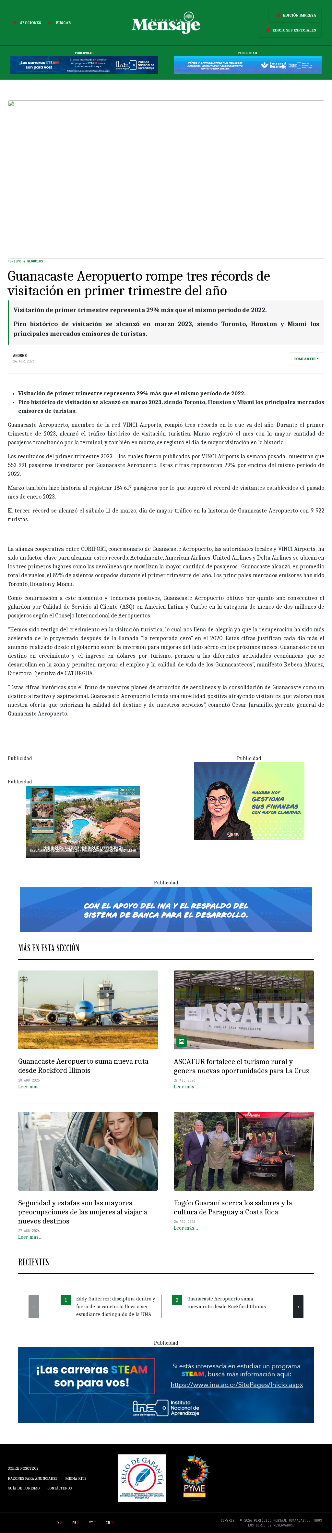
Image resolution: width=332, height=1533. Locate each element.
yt (91, 1523)
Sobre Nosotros (23, 1468)
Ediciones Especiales (294, 30)
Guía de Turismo (24, 1488)
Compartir (304, 359)
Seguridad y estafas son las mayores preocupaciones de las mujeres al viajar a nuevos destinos (82, 1211)
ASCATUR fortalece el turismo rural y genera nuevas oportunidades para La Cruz (241, 1066)
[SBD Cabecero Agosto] (248, 65)
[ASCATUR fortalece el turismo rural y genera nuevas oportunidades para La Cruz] (244, 1009)
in (108, 1523)
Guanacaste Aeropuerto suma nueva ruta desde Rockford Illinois (83, 1066)
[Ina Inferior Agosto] (166, 1384)
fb (74, 1523)
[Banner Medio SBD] (166, 909)
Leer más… (30, 1087)
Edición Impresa (299, 15)
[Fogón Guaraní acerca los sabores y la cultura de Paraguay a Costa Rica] (244, 1151)
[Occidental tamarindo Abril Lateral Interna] (83, 821)
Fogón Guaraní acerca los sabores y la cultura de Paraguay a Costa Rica (233, 1207)
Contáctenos (59, 1488)
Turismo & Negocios (25, 261)
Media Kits (75, 1478)
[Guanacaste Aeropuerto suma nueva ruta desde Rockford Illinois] (88, 1009)
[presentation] (34, 1306)
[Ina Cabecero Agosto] (84, 65)
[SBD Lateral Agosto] (249, 801)
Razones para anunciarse (32, 1478)
